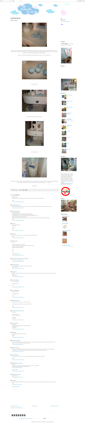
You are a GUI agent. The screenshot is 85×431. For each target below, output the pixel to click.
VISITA (68, 143)
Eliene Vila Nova (15, 211)
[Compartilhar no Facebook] (25, 190)
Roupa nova (69, 137)
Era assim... (69, 149)
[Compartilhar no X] (24, 190)
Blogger (52, 421)
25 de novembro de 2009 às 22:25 (18, 359)
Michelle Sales (14, 300)
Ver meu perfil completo (65, 21)
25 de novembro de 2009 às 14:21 (18, 319)
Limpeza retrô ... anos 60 (69, 126)
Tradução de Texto (15, 374)
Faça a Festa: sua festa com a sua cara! (19, 258)
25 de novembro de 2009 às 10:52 (18, 230)
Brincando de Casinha (66, 245)
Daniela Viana (14, 264)
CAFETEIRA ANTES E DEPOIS (70, 120)
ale (12, 223)
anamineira (14, 323)
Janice (13, 332)
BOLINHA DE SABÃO (69, 113)
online (62, 24)
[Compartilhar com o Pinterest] (27, 190)
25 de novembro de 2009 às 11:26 (18, 261)
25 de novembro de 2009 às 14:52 (18, 337)
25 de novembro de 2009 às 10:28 (18, 201)
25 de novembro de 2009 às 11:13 (18, 237)
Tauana (13, 271)
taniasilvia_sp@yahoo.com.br (66, 183)
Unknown (63, 19)
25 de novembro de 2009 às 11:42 (18, 268)
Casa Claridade (65, 223)
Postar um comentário (16, 386)
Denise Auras (14, 347)
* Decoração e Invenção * (66, 230)
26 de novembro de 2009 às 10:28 (18, 371)
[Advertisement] (34, 396)
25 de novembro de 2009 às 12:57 (18, 276)
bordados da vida (15, 340)
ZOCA (13, 380)
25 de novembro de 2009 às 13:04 (18, 297)
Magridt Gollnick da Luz (16, 363)
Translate (69, 45)
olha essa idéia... (70, 95)
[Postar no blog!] (23, 190)
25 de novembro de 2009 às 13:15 (18, 307)
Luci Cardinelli (14, 290)
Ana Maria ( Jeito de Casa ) (16, 310)
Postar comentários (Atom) (18, 407)
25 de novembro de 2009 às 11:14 (18, 255)
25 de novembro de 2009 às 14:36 (18, 329)
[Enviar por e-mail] (22, 190)
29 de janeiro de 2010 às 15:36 (17, 377)
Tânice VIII (68, 131)
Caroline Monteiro (15, 205)
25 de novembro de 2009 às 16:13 (18, 351)
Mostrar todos (71, 246)
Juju (12, 233)
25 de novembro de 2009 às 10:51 (18, 220)
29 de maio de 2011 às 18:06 (17, 384)
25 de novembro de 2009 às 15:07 (18, 344)
